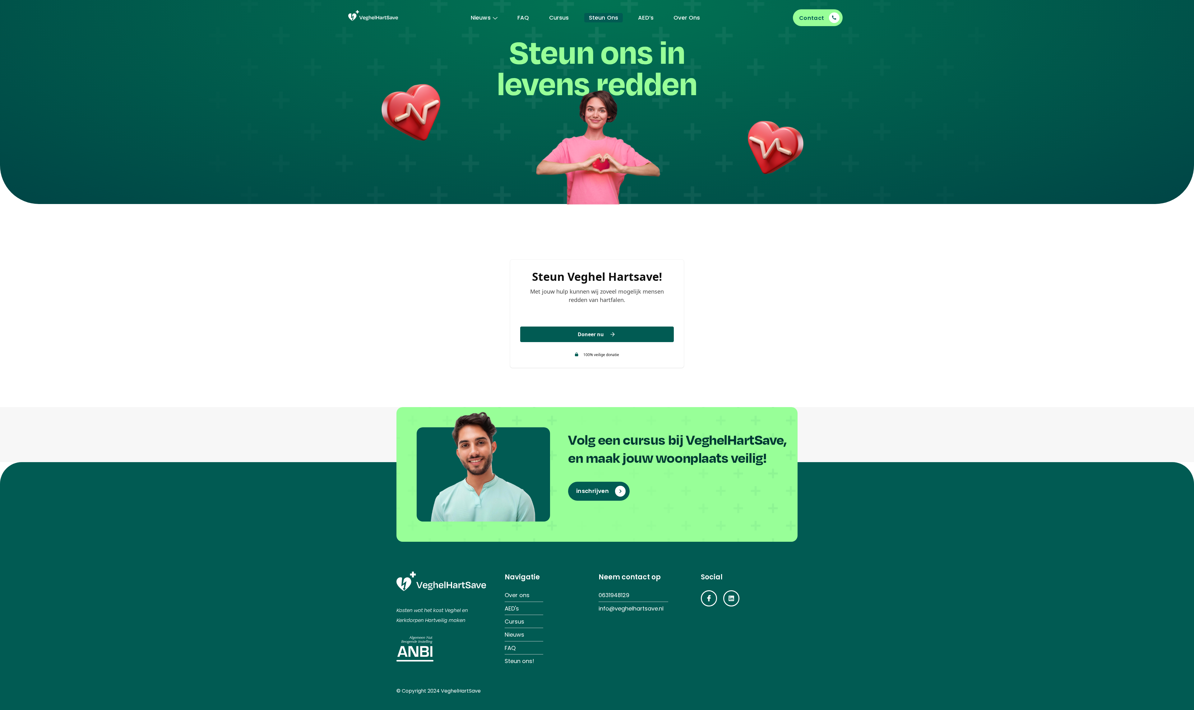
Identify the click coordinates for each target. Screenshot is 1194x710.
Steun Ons (603, 17)
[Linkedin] (731, 598)
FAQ (523, 17)
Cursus (559, 17)
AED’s (646, 17)
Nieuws (481, 17)
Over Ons (686, 17)
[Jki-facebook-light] (709, 598)
